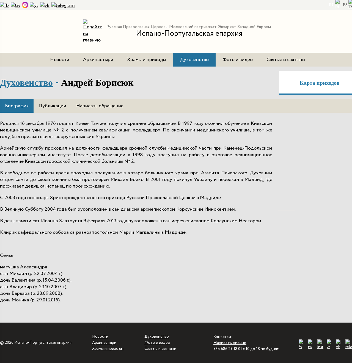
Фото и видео (237, 59)
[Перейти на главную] (92, 40)
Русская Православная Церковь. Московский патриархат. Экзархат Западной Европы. (189, 27)
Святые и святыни (285, 59)
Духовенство (194, 59)
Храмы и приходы (146, 59)
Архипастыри (98, 59)
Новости (59, 59)
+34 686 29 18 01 (227, 349)
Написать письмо (229, 343)
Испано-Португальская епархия (189, 33)
